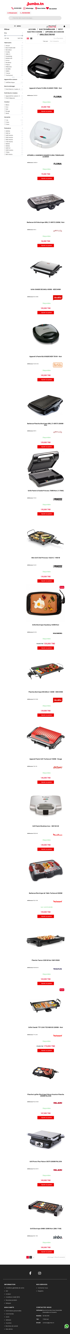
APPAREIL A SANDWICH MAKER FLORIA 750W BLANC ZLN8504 (45, 156)
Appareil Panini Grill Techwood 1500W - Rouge (46, 759)
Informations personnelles (13, 1311)
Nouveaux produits (11, 1300)
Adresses (8, 1320)
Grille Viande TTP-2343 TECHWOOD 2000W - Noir (45, 1027)
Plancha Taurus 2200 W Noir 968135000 (46, 960)
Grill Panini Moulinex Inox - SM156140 (45, 826)
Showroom (13, 13)
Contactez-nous (43, 1288)
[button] (45, 111)
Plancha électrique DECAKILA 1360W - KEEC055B (46, 692)
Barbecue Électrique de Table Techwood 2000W (45, 893)
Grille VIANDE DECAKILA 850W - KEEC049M (46, 289)
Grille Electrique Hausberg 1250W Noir (45, 625)
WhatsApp (29, 8)
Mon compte (9, 1307)
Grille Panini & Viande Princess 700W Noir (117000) (46, 491)
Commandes (10, 1314)
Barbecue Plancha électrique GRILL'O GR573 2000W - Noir (45, 424)
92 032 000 (17, 8)
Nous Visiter (41, 8)
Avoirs (7, 1317)
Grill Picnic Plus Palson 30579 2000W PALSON (46, 1161)
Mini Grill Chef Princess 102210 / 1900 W (46, 558)
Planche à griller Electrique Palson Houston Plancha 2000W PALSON (45, 1095)
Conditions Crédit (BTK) (13, 1297)
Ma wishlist (53, 9)
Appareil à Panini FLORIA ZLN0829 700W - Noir (45, 88)
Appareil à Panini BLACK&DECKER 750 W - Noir (45, 356)
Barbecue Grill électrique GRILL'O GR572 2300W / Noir (46, 222)
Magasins (40, 1291)
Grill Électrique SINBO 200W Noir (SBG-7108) (45, 1228)
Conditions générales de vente (15, 1288)
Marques (8, 1303)
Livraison (8, 1294)
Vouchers (8, 1323)
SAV (7, 1291)
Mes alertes (9, 1329)
